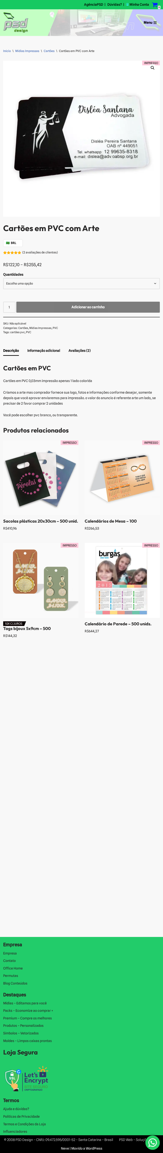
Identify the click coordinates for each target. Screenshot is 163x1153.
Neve (65, 1148)
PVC (55, 328)
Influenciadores (15, 1132)
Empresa (10, 953)
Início (7, 51)
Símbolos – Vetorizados (21, 1033)
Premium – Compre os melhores (27, 1018)
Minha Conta (139, 5)
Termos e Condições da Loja (24, 1124)
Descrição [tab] (11, 351)
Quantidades (13, 275)
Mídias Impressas (27, 51)
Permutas (10, 976)
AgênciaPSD (93, 5)
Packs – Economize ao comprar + (28, 1011)
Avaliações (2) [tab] (80, 351)
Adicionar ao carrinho (88, 307)
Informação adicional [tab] (43, 351)
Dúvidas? (114, 5)
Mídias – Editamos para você (25, 1003)
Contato (9, 961)
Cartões (49, 51)
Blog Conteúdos (15, 983)
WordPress (94, 1148)
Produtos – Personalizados (23, 1026)
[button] (152, 68)
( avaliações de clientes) (40, 252)
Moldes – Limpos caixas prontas (27, 1041)
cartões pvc (17, 332)
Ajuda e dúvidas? (16, 1109)
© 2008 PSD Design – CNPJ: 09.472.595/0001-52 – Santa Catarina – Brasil (58, 1140)
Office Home (13, 968)
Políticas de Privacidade (21, 1117)
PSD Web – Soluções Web (138, 1140)
